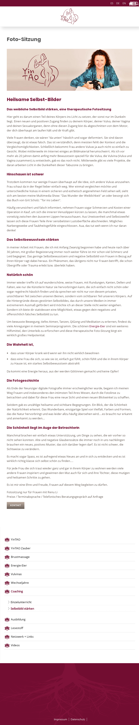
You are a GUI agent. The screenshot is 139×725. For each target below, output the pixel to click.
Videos (15, 645)
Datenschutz (78, 719)
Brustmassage (20, 557)
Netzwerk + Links (22, 636)
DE (117, 3)
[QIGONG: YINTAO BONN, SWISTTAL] (69, 16)
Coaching (17, 591)
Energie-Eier (97, 326)
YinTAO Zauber (21, 548)
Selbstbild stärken (22, 608)
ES (112, 3)
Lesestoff (17, 628)
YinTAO (15, 539)
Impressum (60, 719)
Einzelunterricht (21, 602)
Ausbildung (18, 619)
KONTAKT (15, 505)
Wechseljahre (20, 583)
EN (124, 3)
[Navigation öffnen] (135, 4)
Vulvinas (16, 574)
